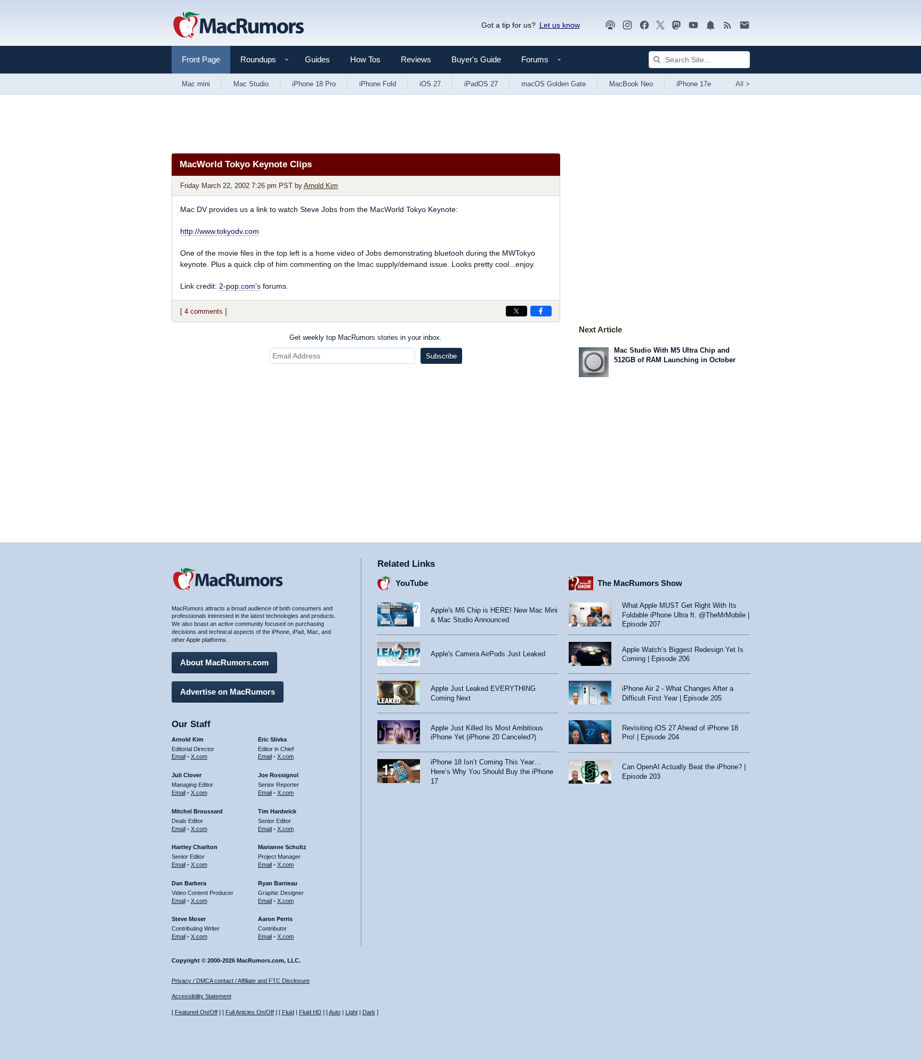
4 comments (203, 311)
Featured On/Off (196, 1012)
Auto (335, 1012)
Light (351, 1012)
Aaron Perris (275, 919)
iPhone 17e (693, 84)
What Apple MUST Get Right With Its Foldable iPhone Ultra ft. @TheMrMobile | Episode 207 (685, 614)
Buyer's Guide (476, 59)
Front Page (201, 59)
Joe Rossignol (278, 775)
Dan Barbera (189, 883)
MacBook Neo (631, 84)
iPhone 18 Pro (314, 84)
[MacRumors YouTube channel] (693, 25)
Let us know (559, 25)
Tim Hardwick (277, 811)
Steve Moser (189, 919)
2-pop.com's (240, 286)
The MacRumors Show (639, 583)
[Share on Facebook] (541, 311)
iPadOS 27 (481, 84)
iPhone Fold (377, 84)
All (743, 84)
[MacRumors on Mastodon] (676, 25)
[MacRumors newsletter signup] (744, 25)
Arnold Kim (321, 186)
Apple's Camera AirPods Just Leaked (488, 654)
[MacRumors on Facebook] (644, 25)
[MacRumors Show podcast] (610, 25)
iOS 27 (430, 84)
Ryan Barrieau (277, 883)
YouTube (411, 583)
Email (178, 756)
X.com (199, 756)
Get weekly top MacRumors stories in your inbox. (365, 337)
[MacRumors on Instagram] (627, 25)
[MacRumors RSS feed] (727, 25)
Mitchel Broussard (197, 811)
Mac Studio (251, 84)
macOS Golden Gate (553, 84)
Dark (368, 1012)
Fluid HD (310, 1012)
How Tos (365, 59)
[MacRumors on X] (660, 25)
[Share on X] (516, 311)
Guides (317, 59)
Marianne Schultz (282, 847)
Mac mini (196, 84)
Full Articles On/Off (249, 1012)
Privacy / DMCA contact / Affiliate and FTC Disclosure (241, 980)
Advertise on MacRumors (227, 691)
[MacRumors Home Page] (238, 25)
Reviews (416, 59)
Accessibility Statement (201, 996)
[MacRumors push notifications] (710, 25)
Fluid (288, 1012)
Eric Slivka (272, 739)
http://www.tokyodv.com (219, 231)
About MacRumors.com (224, 662)
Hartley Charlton (194, 847)
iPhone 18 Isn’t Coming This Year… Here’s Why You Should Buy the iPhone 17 (492, 771)
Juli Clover (186, 775)
